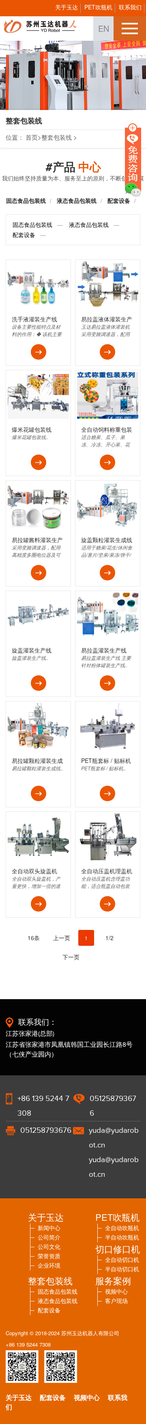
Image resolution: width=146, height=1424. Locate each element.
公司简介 (49, 1237)
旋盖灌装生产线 (32, 650)
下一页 (70, 957)
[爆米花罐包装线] (38, 416)
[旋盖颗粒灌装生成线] (107, 526)
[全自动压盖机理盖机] (107, 858)
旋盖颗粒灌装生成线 (106, 540)
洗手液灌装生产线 (34, 319)
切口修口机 (117, 1248)
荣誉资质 (49, 1256)
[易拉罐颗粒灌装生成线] (38, 747)
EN (103, 28)
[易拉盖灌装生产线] (107, 637)
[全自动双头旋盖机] (38, 858)
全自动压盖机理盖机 (106, 871)
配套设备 (24, 235)
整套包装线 (56, 137)
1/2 (109, 938)
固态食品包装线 (26, 200)
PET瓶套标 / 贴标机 (106, 760)
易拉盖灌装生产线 (104, 650)
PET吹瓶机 (98, 7)
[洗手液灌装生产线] (38, 306)
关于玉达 (66, 7)
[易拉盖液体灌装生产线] (107, 306)
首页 (32, 137)
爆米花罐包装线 (32, 429)
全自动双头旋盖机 (34, 871)
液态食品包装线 (77, 200)
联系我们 (130, 7)
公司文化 (49, 1246)
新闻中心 (49, 1228)
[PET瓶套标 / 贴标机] (107, 747)
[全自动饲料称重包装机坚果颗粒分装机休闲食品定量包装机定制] (107, 416)
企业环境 (49, 1265)
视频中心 (87, 1397)
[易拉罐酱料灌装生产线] (38, 526)
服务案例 (113, 1280)
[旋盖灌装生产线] (38, 637)
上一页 (61, 938)
